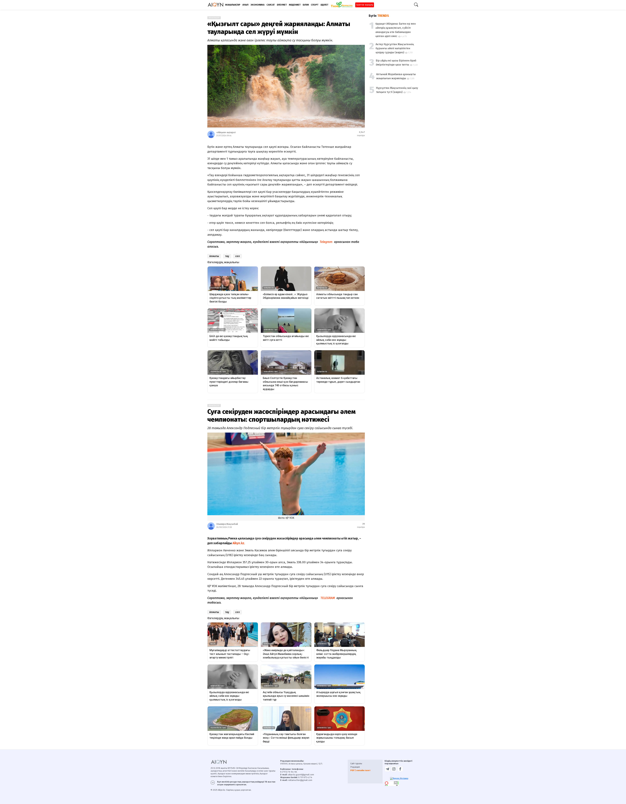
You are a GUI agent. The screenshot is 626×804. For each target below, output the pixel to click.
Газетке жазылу (364, 4)
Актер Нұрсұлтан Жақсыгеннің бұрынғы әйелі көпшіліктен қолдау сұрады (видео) (395, 48)
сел (237, 256)
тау (227, 256)
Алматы (214, 256)
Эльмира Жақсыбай (227, 524)
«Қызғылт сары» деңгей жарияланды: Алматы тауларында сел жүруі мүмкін (278, 28)
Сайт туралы (356, 763)
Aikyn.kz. (238, 543)
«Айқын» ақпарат (226, 132)
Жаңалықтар (214, 18)
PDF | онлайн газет (360, 770)
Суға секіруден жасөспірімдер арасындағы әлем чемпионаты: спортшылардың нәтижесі (281, 415)
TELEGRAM (328, 598)
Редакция (355, 767)
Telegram (326, 242)
